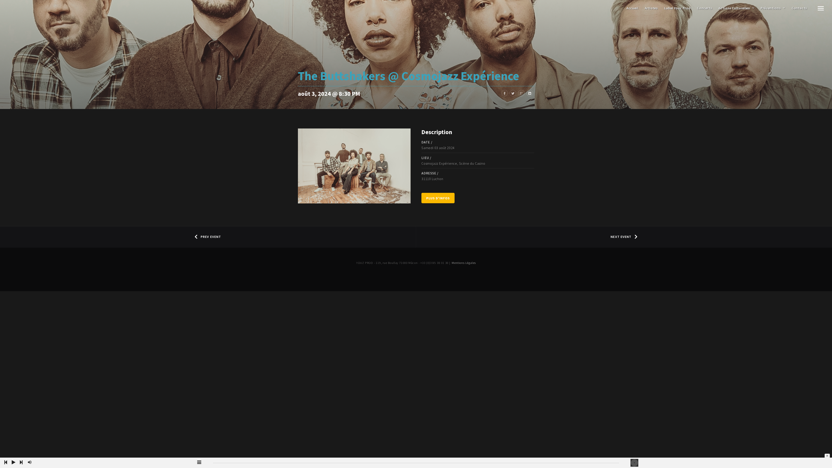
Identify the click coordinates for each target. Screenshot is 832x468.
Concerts (704, 8)
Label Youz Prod (677, 8)
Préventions (771, 8)
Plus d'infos (438, 198)
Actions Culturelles (734, 8)
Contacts (799, 8)
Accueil (632, 8)
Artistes (651, 8)
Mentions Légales (464, 263)
